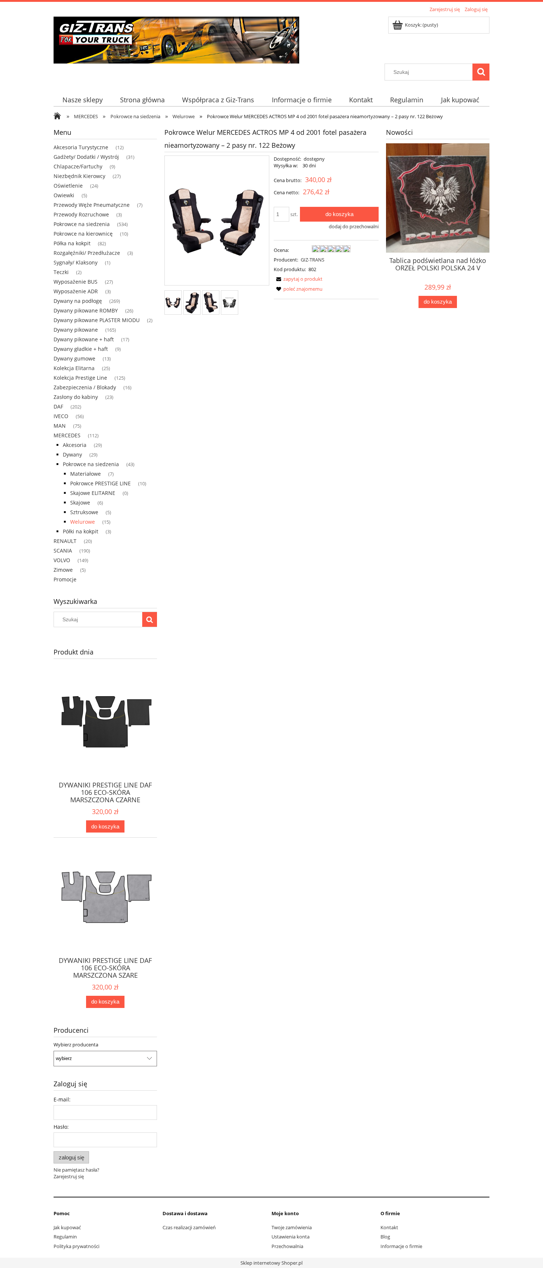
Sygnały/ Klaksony (76, 262)
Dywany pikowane (76, 329)
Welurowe (82, 521)
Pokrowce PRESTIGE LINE (100, 483)
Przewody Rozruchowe (81, 214)
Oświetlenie (68, 185)
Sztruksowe (84, 512)
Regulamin (65, 1236)
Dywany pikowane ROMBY (86, 310)
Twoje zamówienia (292, 1227)
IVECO (61, 416)
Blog (385, 1236)
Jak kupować (67, 1227)
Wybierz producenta (76, 1044)
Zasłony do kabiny (76, 396)
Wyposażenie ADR (76, 291)
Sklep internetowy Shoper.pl (271, 1263)
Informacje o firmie (401, 1246)
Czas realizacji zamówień (189, 1227)
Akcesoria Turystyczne (81, 147)
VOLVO (62, 560)
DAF (58, 406)
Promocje (65, 579)
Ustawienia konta (291, 1236)
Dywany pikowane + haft (84, 339)
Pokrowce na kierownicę (83, 233)
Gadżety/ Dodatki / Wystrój (86, 156)
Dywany (72, 454)
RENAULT (65, 540)
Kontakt (389, 1227)
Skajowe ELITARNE (92, 492)
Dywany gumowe (74, 358)
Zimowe (63, 569)
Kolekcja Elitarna (74, 368)
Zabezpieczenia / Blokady (85, 387)
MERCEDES (67, 435)
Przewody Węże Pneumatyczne (92, 204)
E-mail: (62, 1099)
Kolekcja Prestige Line (80, 377)
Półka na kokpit (72, 243)
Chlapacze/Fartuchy (78, 166)
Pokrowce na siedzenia (82, 224)
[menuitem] (82, 99)
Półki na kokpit (80, 531)
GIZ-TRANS (312, 259)
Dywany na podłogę (78, 300)
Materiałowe (85, 473)
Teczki (61, 272)
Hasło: (61, 1126)
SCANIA (63, 550)
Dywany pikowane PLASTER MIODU (97, 320)
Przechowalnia (287, 1246)
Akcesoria (74, 444)
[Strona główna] (176, 38)
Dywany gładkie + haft (81, 348)
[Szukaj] (480, 72)
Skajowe (80, 502)
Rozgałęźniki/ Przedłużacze (87, 252)
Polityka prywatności (76, 1246)
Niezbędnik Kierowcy (79, 176)
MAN (60, 425)
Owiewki (64, 195)
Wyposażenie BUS (76, 281)
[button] (298, 279)
